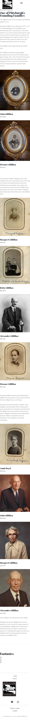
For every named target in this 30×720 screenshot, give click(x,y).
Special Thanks (15, 708)
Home (15, 676)
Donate (15, 711)
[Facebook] (12, 702)
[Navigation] (21, 3)
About (15, 678)
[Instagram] (18, 702)
